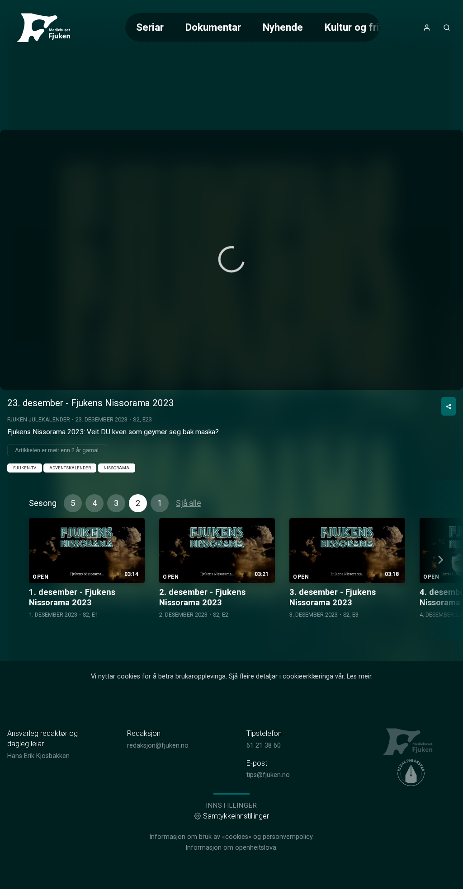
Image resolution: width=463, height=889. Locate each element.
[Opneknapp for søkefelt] (447, 28)
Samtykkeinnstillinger (236, 816)
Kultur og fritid (358, 27)
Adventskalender (70, 467)
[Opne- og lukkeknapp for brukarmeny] (427, 28)
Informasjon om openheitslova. (231, 848)
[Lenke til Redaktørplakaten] (411, 772)
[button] (231, 259)
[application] (231, 260)
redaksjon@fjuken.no (158, 745)
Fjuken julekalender (38, 419)
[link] (47, 27)
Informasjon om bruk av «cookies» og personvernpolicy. (231, 837)
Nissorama (116, 467)
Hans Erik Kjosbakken (38, 756)
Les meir (359, 676)
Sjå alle (188, 503)
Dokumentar (213, 27)
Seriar (150, 27)
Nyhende (283, 27)
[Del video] (448, 406)
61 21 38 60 (263, 745)
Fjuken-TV (24, 467)
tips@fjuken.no (268, 775)
